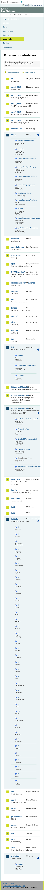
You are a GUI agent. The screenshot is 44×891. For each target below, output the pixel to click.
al (18, 527)
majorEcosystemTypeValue (21, 200)
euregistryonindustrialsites (18, 283)
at (18, 534)
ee (18, 598)
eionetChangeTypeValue (21, 185)
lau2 (13, 513)
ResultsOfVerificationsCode (21, 439)
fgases (14, 308)
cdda (13, 135)
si (18, 760)
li (18, 683)
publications (16, 817)
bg (18, 556)
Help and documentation (11, 19)
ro (18, 739)
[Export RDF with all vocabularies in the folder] (38, 135)
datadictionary (17, 247)
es (18, 612)
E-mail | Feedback (9, 884)
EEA (12, 2)
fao (12, 300)
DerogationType (21, 429)
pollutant (21, 376)
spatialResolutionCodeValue (21, 228)
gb (18, 633)
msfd (13, 800)
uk (18, 781)
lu (18, 697)
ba (18, 541)
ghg (13, 322)
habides (14, 331)
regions (20, 208)
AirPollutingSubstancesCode (21, 419)
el (18, 605)
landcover (15, 499)
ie (18, 662)
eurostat (15, 291)
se (18, 753)
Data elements (8, 31)
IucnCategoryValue (21, 193)
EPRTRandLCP (18, 272)
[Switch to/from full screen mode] (30, 5)
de (18, 584)
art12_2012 (16, 87)
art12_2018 (16, 95)
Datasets (6, 23)
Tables (5, 27)
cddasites (21, 149)
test (12, 833)
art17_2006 (16, 104)
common (15, 239)
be (18, 549)
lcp (12, 792)
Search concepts (30, 72)
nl (18, 718)
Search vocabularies (13, 72)
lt (18, 690)
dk (18, 591)
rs (18, 746)
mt (18, 711)
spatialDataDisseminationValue (21, 218)
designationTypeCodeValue (21, 176)
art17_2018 (16, 120)
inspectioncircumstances (21, 365)
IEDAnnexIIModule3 (18, 395)
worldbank (16, 856)
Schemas (6, 35)
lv (18, 704)
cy (18, 570)
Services (6, 43)
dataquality (16, 255)
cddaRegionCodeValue (21, 140)
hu (18, 655)
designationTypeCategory (21, 167)
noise (13, 808)
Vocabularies (7, 39)
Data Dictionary (19, 14)
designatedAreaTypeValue (21, 158)
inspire (14, 490)
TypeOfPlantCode (21, 449)
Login (26, 5)
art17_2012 (16, 112)
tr (18, 774)
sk (18, 767)
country (20, 864)
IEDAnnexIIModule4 (18, 408)
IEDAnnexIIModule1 (18, 387)
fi (18, 619)
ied (12, 347)
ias (12, 339)
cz (18, 577)
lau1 (13, 507)
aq (12, 79)
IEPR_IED (15, 480)
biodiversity (16, 129)
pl (18, 725)
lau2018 (14, 519)
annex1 (20, 355)
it (18, 676)
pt (18, 732)
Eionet (12, 14)
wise (13, 848)
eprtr (13, 264)
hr (18, 648)
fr (18, 626)
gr (18, 641)
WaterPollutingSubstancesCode (21, 467)
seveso (14, 825)
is (18, 669)
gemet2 (14, 316)
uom (13, 839)
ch (18, 563)
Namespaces (7, 47)
